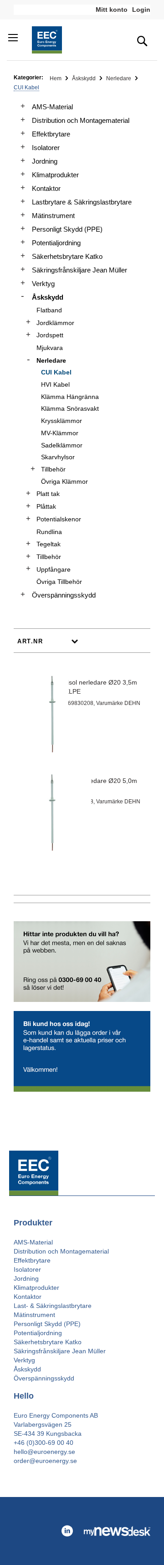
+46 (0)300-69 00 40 (43, 1442)
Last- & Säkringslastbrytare (53, 1305)
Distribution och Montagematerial (80, 120)
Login (141, 9)
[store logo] (47, 39)
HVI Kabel (55, 384)
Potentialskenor (58, 519)
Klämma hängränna (70, 396)
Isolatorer (46, 147)
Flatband (49, 310)
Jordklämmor (55, 322)
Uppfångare (53, 569)
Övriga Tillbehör (59, 581)
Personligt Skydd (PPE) (67, 229)
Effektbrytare (51, 134)
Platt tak (48, 493)
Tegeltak (48, 544)
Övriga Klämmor (64, 481)
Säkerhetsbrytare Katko (67, 256)
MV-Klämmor (59, 433)
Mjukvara (49, 347)
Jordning (44, 161)
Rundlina (49, 531)
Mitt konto (112, 9)
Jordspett (49, 335)
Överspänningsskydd (64, 595)
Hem (56, 78)
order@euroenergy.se (45, 1460)
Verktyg (43, 283)
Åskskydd (84, 78)
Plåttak (46, 506)
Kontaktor (46, 188)
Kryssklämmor (61, 420)
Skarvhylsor (58, 457)
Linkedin (67, 1531)
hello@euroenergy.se (44, 1451)
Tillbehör (53, 469)
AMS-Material (52, 107)
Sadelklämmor (61, 445)
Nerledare (119, 78)
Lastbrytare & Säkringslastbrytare (82, 202)
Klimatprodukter (55, 175)
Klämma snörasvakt (70, 408)
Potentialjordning (56, 243)
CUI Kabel (56, 372)
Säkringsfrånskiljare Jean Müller (79, 270)
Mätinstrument (53, 215)
